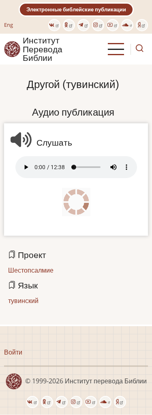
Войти (13, 352)
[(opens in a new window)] (54, 25)
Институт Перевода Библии (42, 49)
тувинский (23, 300)
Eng (8, 24)
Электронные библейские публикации (76, 9)
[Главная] (12, 48)
